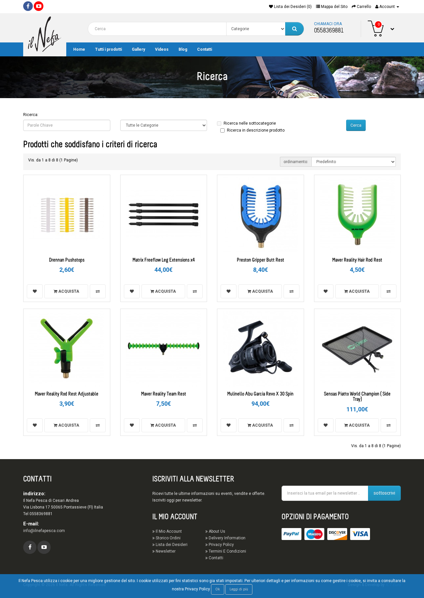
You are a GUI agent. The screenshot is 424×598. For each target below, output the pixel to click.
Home (79, 49)
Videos (162, 49)
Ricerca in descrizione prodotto (256, 130)
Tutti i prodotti (108, 49)
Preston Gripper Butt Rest (260, 260)
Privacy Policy (221, 544)
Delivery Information (226, 538)
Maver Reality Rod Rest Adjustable (66, 394)
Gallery (138, 49)
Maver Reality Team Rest (163, 394)
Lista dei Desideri (171, 544)
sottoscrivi (384, 493)
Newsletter (165, 551)
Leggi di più (239, 589)
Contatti (204, 49)
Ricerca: (30, 114)
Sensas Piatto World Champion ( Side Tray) (357, 397)
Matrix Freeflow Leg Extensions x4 (163, 260)
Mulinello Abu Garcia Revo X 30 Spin (260, 394)
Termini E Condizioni (227, 551)
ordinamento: (296, 161)
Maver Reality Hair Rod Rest (357, 260)
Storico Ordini (168, 538)
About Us (216, 531)
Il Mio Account (168, 531)
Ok (217, 589)
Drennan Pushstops (66, 260)
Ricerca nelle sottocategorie (250, 123)
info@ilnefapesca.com (44, 530)
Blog (183, 49)
